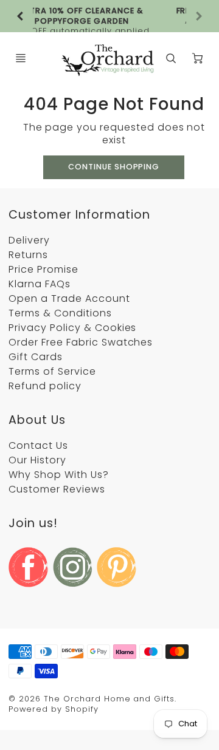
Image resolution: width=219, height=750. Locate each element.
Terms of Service (52, 371)
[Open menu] (21, 58)
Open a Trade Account (69, 298)
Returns (28, 255)
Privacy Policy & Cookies (72, 328)
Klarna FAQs (40, 284)
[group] (109, 16)
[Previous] (21, 16)
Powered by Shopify (53, 709)
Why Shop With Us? (58, 475)
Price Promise (43, 269)
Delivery (29, 240)
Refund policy (45, 386)
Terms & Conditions (60, 313)
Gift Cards (36, 357)
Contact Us (38, 445)
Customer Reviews (57, 489)
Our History (37, 460)
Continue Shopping (113, 167)
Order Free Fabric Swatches (81, 342)
